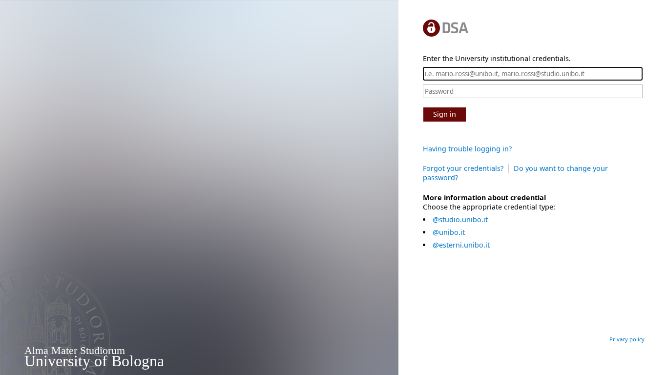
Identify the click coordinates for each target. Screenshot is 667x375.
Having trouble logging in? (467, 148)
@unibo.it (449, 232)
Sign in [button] (444, 114)
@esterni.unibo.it (461, 245)
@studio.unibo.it (460, 219)
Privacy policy (627, 339)
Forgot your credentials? (463, 168)
